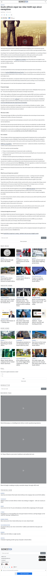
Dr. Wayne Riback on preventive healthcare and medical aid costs (17, 454)
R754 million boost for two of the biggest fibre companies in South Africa (23, 363)
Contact (3, 560)
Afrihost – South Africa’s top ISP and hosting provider (38, 322)
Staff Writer (3, 12)
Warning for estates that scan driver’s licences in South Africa (8, 279)
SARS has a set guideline (6, 143)
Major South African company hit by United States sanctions (7, 362)
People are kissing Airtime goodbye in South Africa (37, 279)
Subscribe (44, 237)
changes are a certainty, (20, 59)
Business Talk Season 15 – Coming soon (8, 321)
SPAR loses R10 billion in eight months (11, 534)
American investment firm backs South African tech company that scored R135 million (23, 495)
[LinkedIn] (7, 15)
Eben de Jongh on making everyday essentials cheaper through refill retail (20, 485)
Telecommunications (36, 276)
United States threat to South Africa (23, 278)
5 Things (34, 358)
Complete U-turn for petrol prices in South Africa (22, 261)
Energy (17, 258)
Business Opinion (20, 276)
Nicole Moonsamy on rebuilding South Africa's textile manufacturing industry (21, 423)
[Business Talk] (15, 567)
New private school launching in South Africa (6, 343)
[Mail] (11, 15)
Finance (2, 258)
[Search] (45, 1)
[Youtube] (12, 567)
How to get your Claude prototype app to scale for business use (8, 301)
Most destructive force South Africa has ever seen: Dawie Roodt (17, 521)
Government (19, 340)
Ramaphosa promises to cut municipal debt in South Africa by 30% (23, 343)
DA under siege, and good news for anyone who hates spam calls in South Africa (39, 363)
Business (2, 340)
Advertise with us (5, 558)
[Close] (45, 570)
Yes (2, 374)
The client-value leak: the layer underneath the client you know (22, 322)
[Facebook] (2, 15)
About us (3, 556)
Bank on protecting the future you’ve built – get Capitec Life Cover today (39, 302)
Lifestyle (3, 4)
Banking (34, 258)
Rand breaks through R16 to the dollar (7, 260)
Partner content (5, 297)
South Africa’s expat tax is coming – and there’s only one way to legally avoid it (21, 233)
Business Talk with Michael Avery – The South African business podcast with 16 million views (23, 303)
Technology (3, 499)
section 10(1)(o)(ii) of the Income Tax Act (15, 72)
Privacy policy (5, 562)
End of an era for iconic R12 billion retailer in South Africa (39, 343)
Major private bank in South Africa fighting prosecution (38, 261)
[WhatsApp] (9, 15)
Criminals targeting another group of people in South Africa (16, 539)
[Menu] (1, 2)
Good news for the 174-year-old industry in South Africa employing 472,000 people (22, 508)
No (2, 375)
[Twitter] (4, 15)
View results (23, 381)
